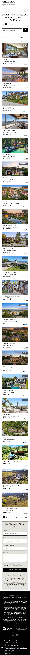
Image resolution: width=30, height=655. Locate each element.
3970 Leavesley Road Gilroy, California (13, 328)
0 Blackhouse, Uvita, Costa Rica (11, 446)
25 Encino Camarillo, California (11, 422)
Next (25, 517)
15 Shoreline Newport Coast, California (13, 186)
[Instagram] (17, 635)
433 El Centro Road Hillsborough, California (12, 234)
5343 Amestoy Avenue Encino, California (14, 351)
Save (23, 37)
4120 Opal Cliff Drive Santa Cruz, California (15, 257)
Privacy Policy (10, 565)
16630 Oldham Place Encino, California (13, 375)
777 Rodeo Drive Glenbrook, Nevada (13, 44)
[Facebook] (13, 635)
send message (15, 570)
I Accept (23, 647)
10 (23, 517)
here (14, 582)
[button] (28, 647)
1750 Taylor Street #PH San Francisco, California (13, 116)
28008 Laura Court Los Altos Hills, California (12, 163)
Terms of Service (19, 565)
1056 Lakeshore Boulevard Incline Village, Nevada (14, 281)
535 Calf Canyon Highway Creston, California (12, 470)
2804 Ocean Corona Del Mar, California (14, 91)
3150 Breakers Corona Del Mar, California (14, 398)
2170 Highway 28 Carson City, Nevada (13, 139)
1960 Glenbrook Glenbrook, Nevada (12, 68)
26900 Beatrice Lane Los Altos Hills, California (13, 210)
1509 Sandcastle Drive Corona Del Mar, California (13, 305)
